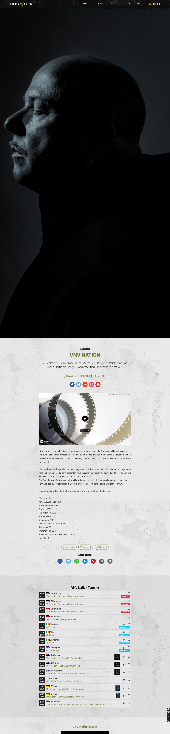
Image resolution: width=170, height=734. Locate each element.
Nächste (101, 547)
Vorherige (70, 547)
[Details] (129, 593)
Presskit (86, 376)
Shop (128, 4)
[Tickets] (124, 624)
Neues (86, 4)
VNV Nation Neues (85, 727)
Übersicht (86, 547)
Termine (99, 4)
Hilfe (139, 4)
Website (72, 376)
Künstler (114, 4)
